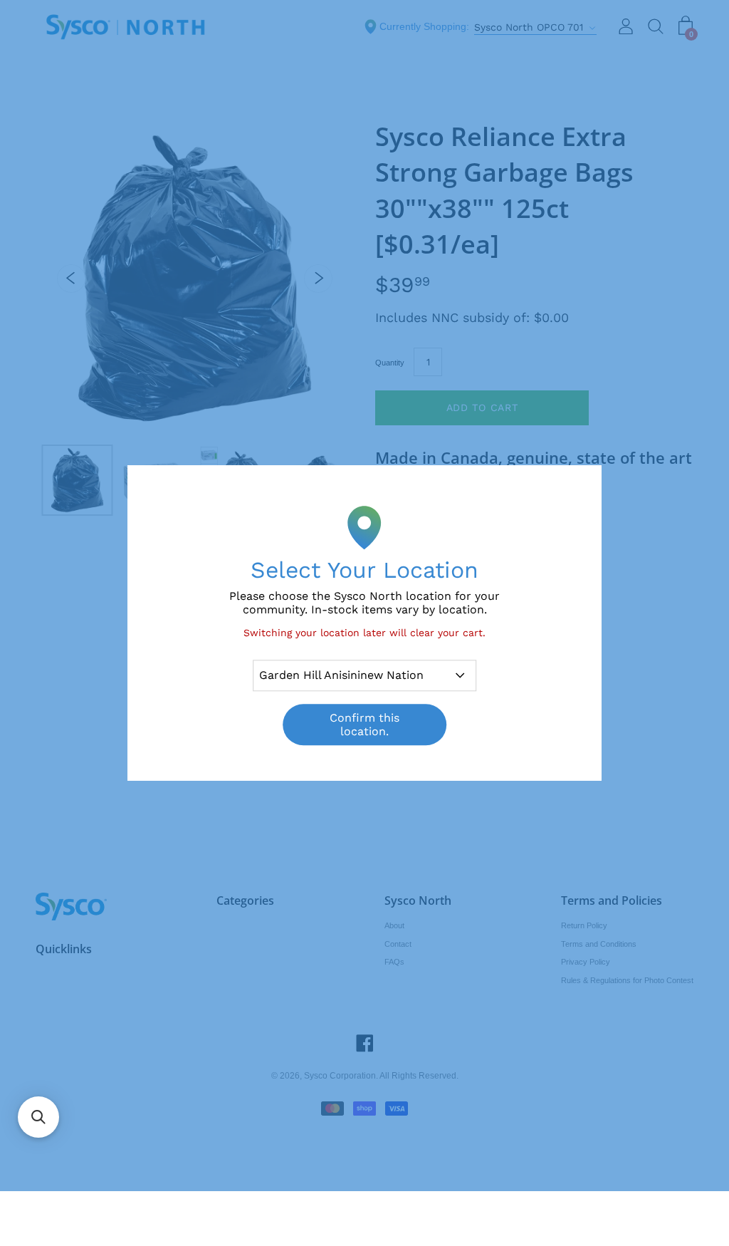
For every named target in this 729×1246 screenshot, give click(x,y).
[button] (38, 1117)
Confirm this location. (364, 724)
